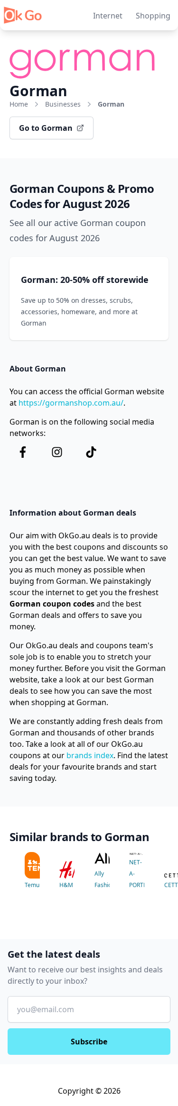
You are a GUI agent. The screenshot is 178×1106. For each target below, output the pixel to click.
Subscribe (89, 1041)
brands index (89, 755)
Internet (107, 15)
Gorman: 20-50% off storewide (85, 279)
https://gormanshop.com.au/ (71, 403)
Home (18, 104)
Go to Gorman (46, 128)
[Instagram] (57, 452)
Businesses (63, 104)
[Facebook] (22, 452)
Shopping (153, 15)
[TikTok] (91, 452)
